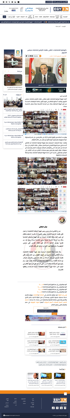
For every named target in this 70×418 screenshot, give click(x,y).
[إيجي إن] (61, 9)
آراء (26, 17)
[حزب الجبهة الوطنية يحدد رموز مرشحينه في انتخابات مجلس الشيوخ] (42, 349)
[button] (8, 71)
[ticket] (53, 408)
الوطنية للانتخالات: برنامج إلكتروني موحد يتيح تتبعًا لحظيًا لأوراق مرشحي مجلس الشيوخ (53, 342)
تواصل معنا (7, 399)
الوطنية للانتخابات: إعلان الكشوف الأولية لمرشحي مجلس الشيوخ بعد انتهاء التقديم (53, 350)
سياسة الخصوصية (7, 406)
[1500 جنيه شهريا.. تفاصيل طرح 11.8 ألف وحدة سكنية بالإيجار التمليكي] (13, 80)
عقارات (40, 17)
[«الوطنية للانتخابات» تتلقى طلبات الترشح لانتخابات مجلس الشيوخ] (30, 56)
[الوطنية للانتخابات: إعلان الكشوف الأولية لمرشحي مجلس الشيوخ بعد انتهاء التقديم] (63, 349)
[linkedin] (15, 2)
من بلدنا (19, 71)
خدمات (36, 17)
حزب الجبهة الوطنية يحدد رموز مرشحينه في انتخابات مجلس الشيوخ (32, 350)
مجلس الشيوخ (63, 362)
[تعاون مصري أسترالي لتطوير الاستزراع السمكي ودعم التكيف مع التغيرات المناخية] (13, 102)
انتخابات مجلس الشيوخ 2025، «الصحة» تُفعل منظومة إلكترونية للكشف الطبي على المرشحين (53, 333)
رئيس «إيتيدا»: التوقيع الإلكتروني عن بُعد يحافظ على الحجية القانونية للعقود (46, 382)
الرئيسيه (64, 26)
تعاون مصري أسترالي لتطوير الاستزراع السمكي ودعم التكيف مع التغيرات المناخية (13, 110)
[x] (61, 408)
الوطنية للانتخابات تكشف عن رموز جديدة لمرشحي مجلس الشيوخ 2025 (32, 342)
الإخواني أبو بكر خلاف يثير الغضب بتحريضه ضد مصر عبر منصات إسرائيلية (13, 129)
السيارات (22, 17)
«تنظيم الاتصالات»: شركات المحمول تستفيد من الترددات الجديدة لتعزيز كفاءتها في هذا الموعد (60, 382)
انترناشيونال (46, 17)
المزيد (5, 94)
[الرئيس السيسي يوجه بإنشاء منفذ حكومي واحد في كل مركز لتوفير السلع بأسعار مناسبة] (33, 376)
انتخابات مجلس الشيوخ (41, 362)
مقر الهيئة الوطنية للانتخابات (60, 365)
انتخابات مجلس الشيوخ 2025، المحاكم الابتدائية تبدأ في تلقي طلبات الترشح (32, 333)
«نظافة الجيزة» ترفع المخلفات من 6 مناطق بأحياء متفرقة (12, 123)
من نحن (7, 403)
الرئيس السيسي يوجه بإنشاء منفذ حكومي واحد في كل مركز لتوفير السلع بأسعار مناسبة (33, 382)
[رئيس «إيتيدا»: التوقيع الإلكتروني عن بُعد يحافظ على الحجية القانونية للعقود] (46, 376)
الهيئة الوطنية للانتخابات (53, 362)
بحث (4, 17)
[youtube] (12, 2)
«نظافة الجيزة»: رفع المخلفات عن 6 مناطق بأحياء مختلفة (13, 136)
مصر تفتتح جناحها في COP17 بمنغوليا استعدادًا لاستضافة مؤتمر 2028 (12, 116)
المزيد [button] (18, 17)
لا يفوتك (18, 94)
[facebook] (3, 2)
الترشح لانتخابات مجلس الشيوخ (45, 365)
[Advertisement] (35, 38)
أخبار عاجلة (58, 26)
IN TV (33, 17)
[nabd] (18, 2)
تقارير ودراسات (30, 17)
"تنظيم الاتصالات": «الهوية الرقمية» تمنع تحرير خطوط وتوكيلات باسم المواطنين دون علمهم (46, 22)
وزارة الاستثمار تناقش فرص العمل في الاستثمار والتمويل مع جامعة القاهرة (13, 143)
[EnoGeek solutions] (6, 415)
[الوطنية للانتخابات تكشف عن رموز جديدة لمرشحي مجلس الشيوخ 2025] (42, 340)
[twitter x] (9, 2)
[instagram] (6, 2)
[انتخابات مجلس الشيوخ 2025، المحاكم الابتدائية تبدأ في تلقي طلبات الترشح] (42, 332)
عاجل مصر (61, 17)
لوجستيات (52, 17)
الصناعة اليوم (57, 17)
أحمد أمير (63, 96)
